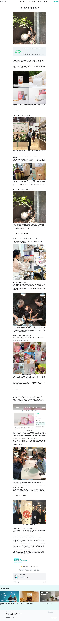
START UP (31, 10)
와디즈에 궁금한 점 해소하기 (18, 562)
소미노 (27, 570)
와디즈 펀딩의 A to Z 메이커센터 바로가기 (20, 560)
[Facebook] (14, 582)
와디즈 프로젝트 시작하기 (17, 559)
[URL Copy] (18, 582)
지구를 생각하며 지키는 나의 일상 (46, 603)
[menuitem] (22, 1)
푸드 (38, 570)
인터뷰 (31, 570)
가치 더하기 (34, 10)
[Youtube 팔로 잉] (50, 612)
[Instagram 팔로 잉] (52, 612)
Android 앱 (8, 617)
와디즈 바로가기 (16, 558)
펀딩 (35, 570)
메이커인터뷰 (22, 570)
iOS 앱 (13, 617)
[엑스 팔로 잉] (48, 612)
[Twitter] (16, 582)
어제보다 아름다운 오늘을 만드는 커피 (27, 603)
